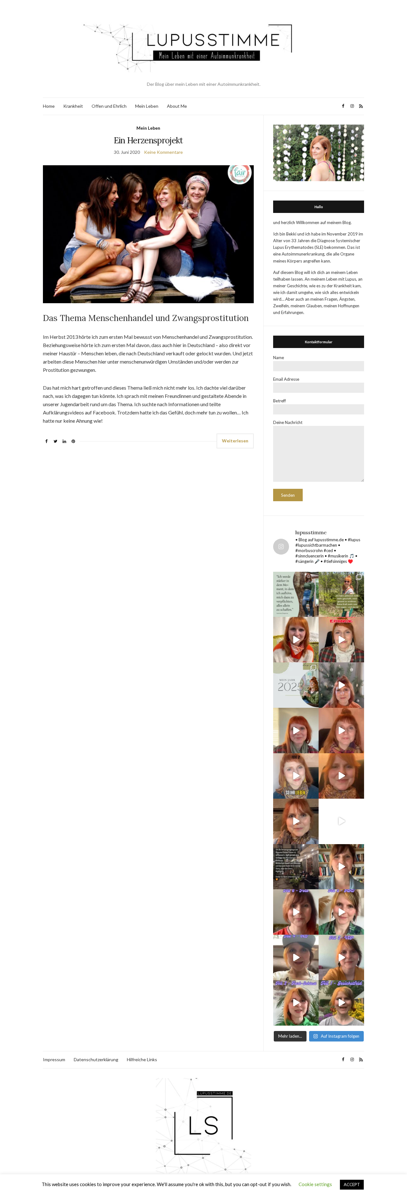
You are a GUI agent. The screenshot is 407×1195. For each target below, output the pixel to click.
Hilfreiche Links (142, 1059)
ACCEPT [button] (352, 1184)
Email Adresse (286, 379)
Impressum (54, 1059)
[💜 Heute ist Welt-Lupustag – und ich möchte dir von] (341, 957)
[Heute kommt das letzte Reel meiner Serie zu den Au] (296, 912)
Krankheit (73, 106)
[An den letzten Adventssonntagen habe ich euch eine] (341, 685)
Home (49, 106)
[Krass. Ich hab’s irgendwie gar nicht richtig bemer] (341, 594)
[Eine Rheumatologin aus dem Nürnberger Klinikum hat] (296, 867)
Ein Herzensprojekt (148, 140)
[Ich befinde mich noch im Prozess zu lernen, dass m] (296, 594)
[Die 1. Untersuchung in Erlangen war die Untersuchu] (341, 1003)
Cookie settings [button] (315, 1184)
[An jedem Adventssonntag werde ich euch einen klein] (296, 730)
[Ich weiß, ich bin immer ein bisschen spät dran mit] (296, 685)
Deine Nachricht (287, 422)
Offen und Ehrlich (109, 106)
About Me (177, 106)
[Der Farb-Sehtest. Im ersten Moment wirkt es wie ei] (296, 1003)
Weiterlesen (235, 440)
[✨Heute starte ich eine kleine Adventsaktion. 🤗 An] (341, 776)
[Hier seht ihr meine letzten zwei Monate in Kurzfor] (341, 821)
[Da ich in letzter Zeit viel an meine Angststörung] (341, 867)
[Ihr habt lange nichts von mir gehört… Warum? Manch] (296, 821)
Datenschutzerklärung (96, 1059)
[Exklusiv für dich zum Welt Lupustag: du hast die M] (296, 639)
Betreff (279, 400)
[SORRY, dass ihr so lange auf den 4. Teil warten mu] (296, 957)
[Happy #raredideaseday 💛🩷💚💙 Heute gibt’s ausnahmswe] (341, 639)
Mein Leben (146, 106)
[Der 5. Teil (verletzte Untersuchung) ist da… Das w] (341, 912)
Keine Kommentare (163, 152)
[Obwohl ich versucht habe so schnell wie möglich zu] (341, 730)
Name (278, 357)
